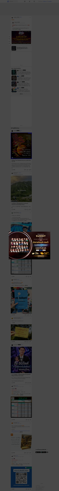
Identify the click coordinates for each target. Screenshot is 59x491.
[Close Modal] (49, 232)
